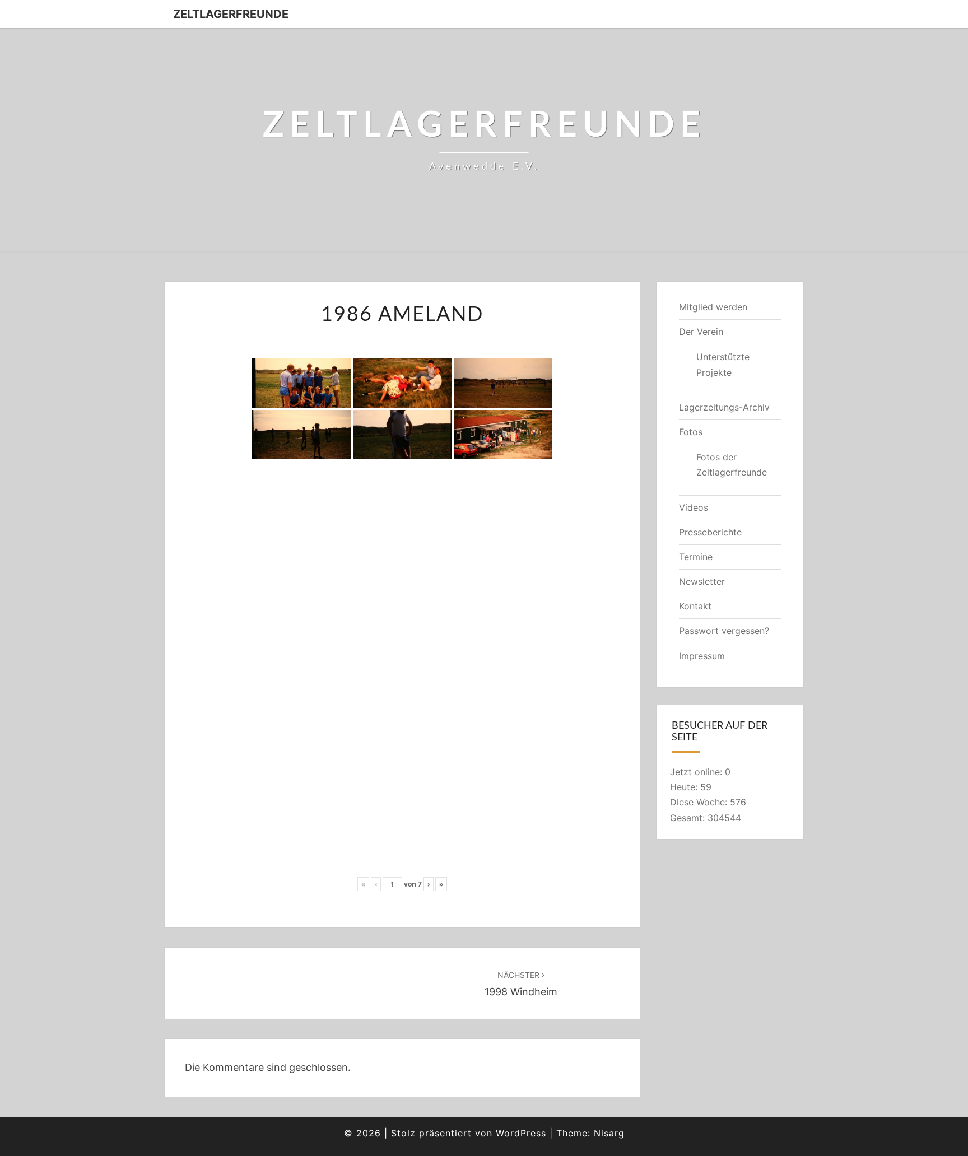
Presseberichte (710, 532)
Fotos (690, 431)
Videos (693, 507)
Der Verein (701, 331)
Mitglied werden (713, 307)
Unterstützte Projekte (723, 364)
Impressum (702, 655)
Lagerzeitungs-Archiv (724, 407)
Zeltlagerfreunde (230, 14)
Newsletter (702, 581)
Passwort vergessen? (724, 630)
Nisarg (609, 1133)
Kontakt (695, 606)
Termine (696, 556)
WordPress (521, 1133)
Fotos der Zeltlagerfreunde (731, 464)
